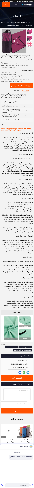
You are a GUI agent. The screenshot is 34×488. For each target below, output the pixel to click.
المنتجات (28, 25)
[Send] (2, 485)
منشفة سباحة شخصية (11, 347)
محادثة (5, 4)
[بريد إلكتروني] (20, 372)
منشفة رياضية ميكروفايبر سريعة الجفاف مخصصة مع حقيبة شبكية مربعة (10, 441)
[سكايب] (28, 372)
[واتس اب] (24, 372)
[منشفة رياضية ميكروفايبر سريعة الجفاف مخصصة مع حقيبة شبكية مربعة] (9, 431)
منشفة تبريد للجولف (25, 347)
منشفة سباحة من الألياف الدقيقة (22, 350)
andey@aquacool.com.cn (26, 1)
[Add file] (32, 485)
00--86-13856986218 (9, 1)
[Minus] (2, 447)
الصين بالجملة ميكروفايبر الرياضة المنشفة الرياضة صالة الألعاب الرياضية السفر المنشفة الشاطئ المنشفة (25, 441)
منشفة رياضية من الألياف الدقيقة (15, 25)
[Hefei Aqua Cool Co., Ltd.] (25, 4)
